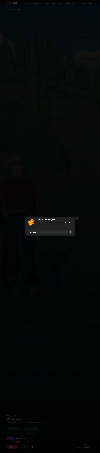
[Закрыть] (77, 218)
